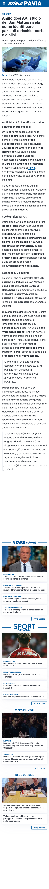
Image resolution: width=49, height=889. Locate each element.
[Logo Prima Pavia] (24, 3)
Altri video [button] (40, 768)
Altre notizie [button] (39, 619)
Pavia (31, 167)
